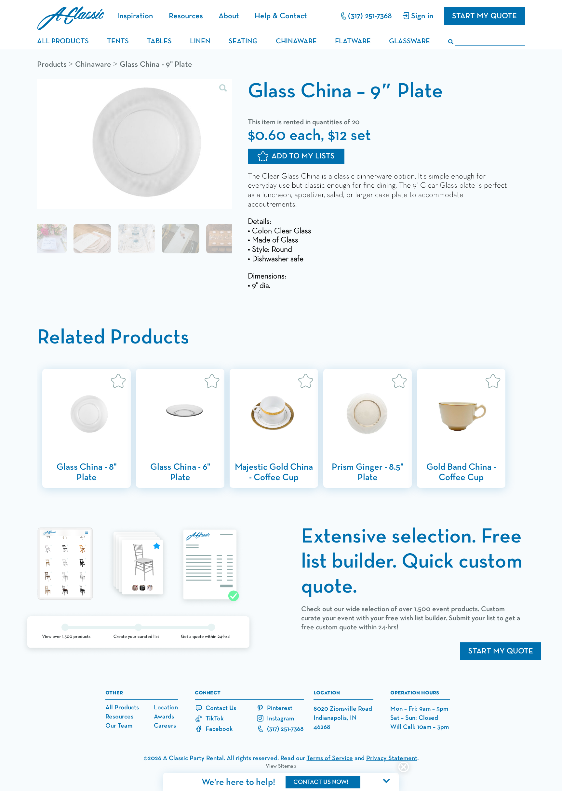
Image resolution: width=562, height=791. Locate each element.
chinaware (296, 41)
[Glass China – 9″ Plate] (134, 144)
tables (159, 41)
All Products (122, 707)
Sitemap (287, 766)
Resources (186, 16)
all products (63, 41)
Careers (165, 725)
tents (118, 41)
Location (166, 707)
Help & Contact (281, 16)
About (229, 16)
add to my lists (303, 156)
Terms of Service (330, 758)
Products (52, 64)
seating (243, 41)
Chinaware (93, 64)
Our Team (118, 725)
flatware (353, 41)
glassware (409, 41)
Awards (164, 716)
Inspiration (135, 16)
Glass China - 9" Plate (156, 64)
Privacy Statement (391, 758)
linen (200, 41)
